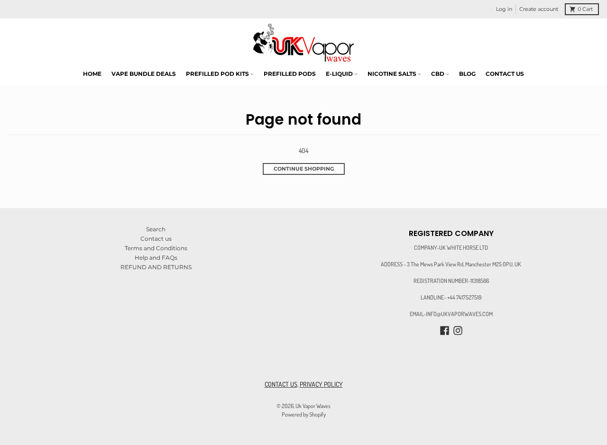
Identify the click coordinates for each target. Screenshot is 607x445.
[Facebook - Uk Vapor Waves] (445, 331)
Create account (538, 9)
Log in (504, 9)
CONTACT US (281, 384)
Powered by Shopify (304, 414)
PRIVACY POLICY (321, 384)
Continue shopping (304, 169)
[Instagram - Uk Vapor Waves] (458, 331)
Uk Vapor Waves (313, 405)
